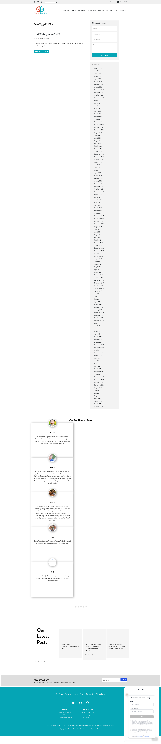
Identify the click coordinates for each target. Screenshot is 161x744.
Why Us (65, 10)
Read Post (64, 653)
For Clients (109, 10)
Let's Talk (104, 55)
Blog (116, 10)
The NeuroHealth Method (95, 10)
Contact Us (123, 10)
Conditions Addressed (77, 10)
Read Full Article (41, 52)
